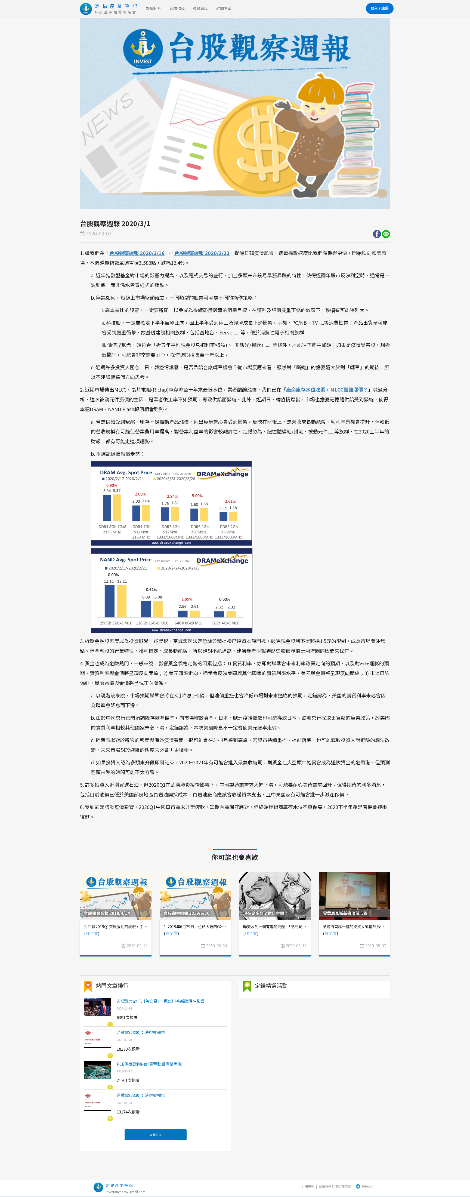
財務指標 (177, 8)
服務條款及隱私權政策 (335, 1186)
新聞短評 (153, 8)
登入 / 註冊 (380, 8)
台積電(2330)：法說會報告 (141, 1032)
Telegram (368, 1186)
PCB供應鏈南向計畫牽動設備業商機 (149, 1064)
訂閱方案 (223, 8)
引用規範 (307, 1186)
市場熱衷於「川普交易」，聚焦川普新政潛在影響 (161, 1001)
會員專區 (200, 8)
